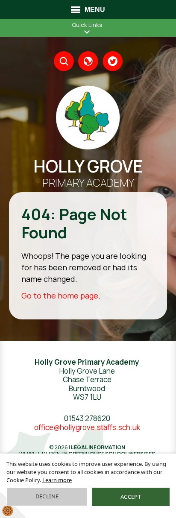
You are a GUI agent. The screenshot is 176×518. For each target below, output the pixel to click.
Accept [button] (130, 496)
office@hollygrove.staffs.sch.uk (87, 427)
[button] (87, 31)
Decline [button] (47, 496)
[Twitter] (113, 61)
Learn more (57, 480)
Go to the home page (59, 295)
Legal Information (98, 447)
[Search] (64, 61)
